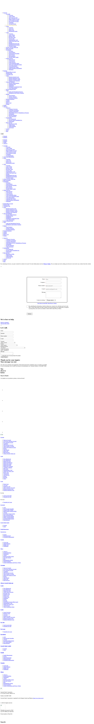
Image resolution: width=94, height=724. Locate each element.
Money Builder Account (14, 19)
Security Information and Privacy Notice (12, 562)
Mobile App (6, 545)
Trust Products (12, 52)
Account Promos (12, 23)
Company (42, 282)
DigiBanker (11, 85)
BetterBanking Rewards (14, 43)
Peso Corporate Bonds (8, 515)
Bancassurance (12, 56)
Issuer (4, 526)
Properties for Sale (7, 497)
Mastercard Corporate (8, 466)
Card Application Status (14, 63)
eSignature (11, 69)
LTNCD (5, 512)
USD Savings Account (14, 20)
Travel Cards (11, 38)
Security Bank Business (14, 83)
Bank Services (12, 59)
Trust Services (3, 531)
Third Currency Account (8, 446)
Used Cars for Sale (7, 495)
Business (5, 70)
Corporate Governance (14, 110)
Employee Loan (6, 486)
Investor (5, 525)
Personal (5, 12)
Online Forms (12, 125)
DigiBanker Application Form (15, 86)
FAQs (4, 478)
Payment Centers (12, 46)
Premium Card (6, 594)
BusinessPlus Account (11, 72)
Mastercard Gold (7, 461)
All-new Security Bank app (12, 47)
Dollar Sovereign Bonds (8, 516)
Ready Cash (6, 472)
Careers (7, 128)
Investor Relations (13, 115)
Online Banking (12, 126)
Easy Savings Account (14, 21)
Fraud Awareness (7, 561)
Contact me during (41, 300)
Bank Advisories (9, 48)
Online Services (9, 58)
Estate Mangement (7, 657)
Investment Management (8, 518)
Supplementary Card (13, 40)
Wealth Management (5, 529)
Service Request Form (11, 89)
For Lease (3, 629)
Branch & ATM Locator (8, 556)
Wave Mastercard (7, 459)
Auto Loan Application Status (15, 64)
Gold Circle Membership (11, 25)
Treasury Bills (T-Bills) (8, 510)
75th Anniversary (12, 116)
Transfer (2, 539)
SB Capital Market (7, 642)
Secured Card (6, 597)
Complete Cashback (7, 467)
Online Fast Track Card (14, 41)
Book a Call (8, 102)
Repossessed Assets (13, 31)
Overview (11, 15)
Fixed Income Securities (14, 53)
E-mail (43, 289)
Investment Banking (13, 98)
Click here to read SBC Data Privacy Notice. (47, 303)
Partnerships (11, 121)
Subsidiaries (11, 114)
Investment (3, 504)
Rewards (5, 477)
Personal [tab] (5, 139)
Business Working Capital (14, 79)
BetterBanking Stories (8, 560)
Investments (8, 49)
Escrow (5, 534)
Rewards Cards (12, 37)
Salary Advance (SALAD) (9, 487)
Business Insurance (10, 99)
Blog (7, 131)
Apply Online (12, 16)
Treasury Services (13, 96)
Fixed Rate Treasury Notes (9, 513)
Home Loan (11, 30)
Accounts (8, 14)
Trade (7, 90)
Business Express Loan (14, 77)
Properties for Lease (7, 502)
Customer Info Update (14, 67)
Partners (8, 101)
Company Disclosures (13, 111)
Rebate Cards (12, 36)
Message (43, 292)
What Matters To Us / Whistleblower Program (19, 112)
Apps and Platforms (10, 82)
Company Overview (13, 109)
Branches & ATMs (13, 123)
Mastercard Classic (7, 464)
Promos (10, 42)
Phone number (41, 285)
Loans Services (12, 62)
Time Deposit (12, 54)
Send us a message (5, 322)
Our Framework (12, 119)
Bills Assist (5, 468)
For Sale (2, 622)
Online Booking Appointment (15, 68)
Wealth (4, 105)
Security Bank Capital (13, 57)
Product (2, 344)
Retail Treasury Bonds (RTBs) (10, 511)
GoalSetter (11, 22)
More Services (9, 122)
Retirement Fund (7, 535)
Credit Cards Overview (8, 592)
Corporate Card (9, 74)
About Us (8, 107)
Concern (2, 341)
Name (43, 279)
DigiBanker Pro (12, 84)
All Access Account (13, 17)
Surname (2, 333)
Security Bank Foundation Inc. (15, 120)
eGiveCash (11, 127)
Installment (5, 598)
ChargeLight (6, 473)
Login (2, 133)
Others (2, 548)
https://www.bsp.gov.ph (38, 698)
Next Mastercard (7, 460)
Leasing (7, 100)
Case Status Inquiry (13, 65)
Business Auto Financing (14, 80)
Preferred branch (4, 346)
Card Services (12, 61)
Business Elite (9, 73)
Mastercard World (7, 465)
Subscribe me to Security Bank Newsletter (11, 355)
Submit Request (4, 357)
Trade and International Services (16, 91)
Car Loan (5, 485)
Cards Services (6, 605)
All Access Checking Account (9, 441)
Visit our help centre (5, 323)
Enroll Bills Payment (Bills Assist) (10, 602)
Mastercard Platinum (7, 462)
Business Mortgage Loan (14, 78)
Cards (7, 32)
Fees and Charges (7, 557)
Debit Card (5, 451)
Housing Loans (6, 613)
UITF (4, 507)
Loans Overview (7, 612)
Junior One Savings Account (9, 447)
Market (7, 94)
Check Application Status (8, 607)
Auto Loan (11, 28)
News (7, 130)
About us (5, 106)
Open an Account (7, 440)
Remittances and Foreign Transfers (16, 93)
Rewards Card (6, 593)
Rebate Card (6, 595)
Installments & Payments (14, 44)
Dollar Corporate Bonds (8, 517)
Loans (7, 26)
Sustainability (9, 117)
